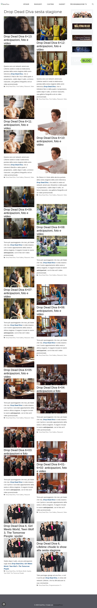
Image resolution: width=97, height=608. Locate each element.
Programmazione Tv (78, 4)
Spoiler (26, 4)
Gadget (62, 4)
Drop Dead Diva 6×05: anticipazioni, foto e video (18, 373)
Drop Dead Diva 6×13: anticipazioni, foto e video (18, 40)
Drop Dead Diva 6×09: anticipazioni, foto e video (18, 213)
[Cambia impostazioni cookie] (4, 604)
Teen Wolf (7, 573)
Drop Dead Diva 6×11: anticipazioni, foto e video (18, 125)
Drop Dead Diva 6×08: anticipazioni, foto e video (51, 230)
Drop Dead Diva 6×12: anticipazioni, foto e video (51, 46)
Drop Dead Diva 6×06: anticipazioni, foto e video (51, 311)
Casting (50, 4)
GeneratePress (58, 605)
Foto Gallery (20, 86)
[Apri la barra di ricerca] (92, 4)
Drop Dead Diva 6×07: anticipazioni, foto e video (18, 293)
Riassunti (38, 4)
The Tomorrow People (17, 573)
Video (32, 86)
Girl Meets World (21, 571)
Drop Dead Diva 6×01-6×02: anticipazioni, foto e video (52, 468)
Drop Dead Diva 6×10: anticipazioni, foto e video (51, 141)
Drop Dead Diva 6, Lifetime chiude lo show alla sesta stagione (51, 547)
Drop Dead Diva (11, 86)
